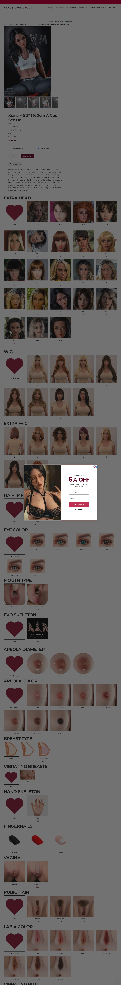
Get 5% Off (79, 504)
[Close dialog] (95, 466)
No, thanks (79, 509)
